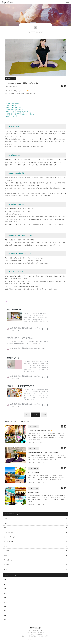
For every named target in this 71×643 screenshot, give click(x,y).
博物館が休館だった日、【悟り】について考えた (43, 452)
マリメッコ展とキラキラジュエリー (39, 430)
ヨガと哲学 (7, 546)
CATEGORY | (8, 86)
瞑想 (5, 569)
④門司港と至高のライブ (35, 492)
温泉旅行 (6, 564)
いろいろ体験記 (8, 532)
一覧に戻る (36, 414)
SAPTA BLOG (35, 32)
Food (5, 523)
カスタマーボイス (9, 541)
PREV (27, 414)
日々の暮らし (8, 560)
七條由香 (14, 86)
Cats (5, 518)
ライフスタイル (40, 442)
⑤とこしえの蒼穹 (33, 472)
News (5, 527)
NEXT (44, 414)
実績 (5, 555)
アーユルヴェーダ (9, 537)
